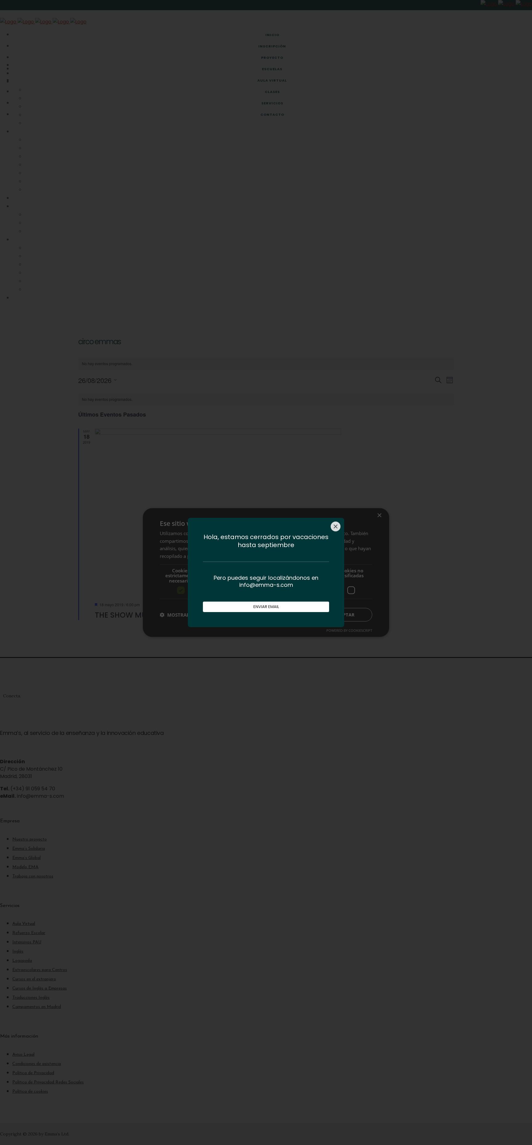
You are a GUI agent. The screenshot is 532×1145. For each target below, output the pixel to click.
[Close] (336, 526)
